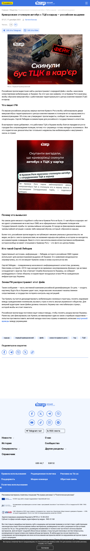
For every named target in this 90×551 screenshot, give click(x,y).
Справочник (8, 454)
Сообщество (52, 443)
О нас (48, 437)
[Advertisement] (45, 376)
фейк (42, 338)
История (6, 443)
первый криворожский (24, 338)
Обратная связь (68, 479)
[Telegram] (11, 352)
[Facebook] (4, 352)
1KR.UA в (13, 30)
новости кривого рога (58, 338)
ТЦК (84, 338)
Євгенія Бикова (31, 20)
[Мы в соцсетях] (32, 414)
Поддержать (7, 3)
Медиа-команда (39, 479)
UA (11, 25)
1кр (74, 338)
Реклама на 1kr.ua (69, 473)
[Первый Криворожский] (45, 3)
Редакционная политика (43, 473)
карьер (6, 338)
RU (16, 25)
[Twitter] (25, 352)
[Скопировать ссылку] (32, 352)
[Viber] (18, 352)
